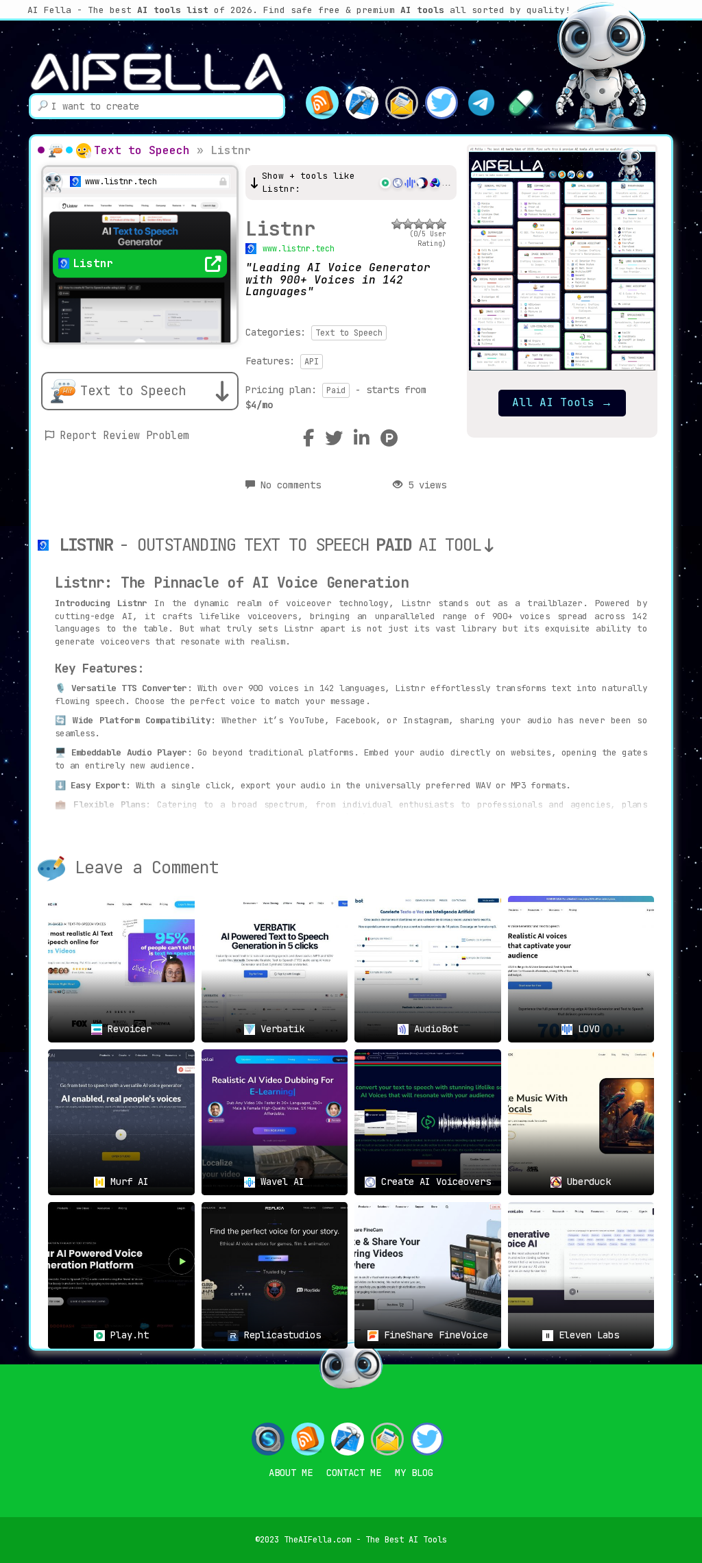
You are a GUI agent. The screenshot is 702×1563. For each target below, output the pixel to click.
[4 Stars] (429, 223)
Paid (336, 390)
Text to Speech (142, 150)
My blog (414, 1472)
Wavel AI (279, 1181)
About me (291, 1472)
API (311, 361)
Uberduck (586, 1181)
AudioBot (433, 1029)
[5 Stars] (440, 223)
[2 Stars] (407, 223)
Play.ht (127, 1335)
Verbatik (279, 1029)
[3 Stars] (418, 223)
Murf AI (127, 1181)
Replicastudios (280, 1335)
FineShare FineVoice (433, 1335)
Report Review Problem (124, 435)
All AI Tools (562, 402)
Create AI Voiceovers (433, 1181)
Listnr (280, 228)
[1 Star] (396, 223)
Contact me (353, 1472)
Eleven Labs (586, 1335)
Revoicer (127, 1029)
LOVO (586, 1029)
